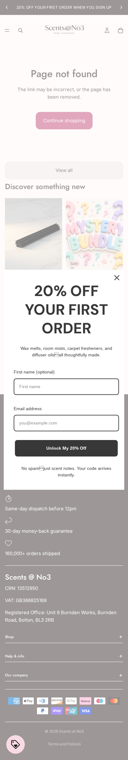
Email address (28, 408)
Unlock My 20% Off (66, 448)
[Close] (116, 277)
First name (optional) (34, 371)
